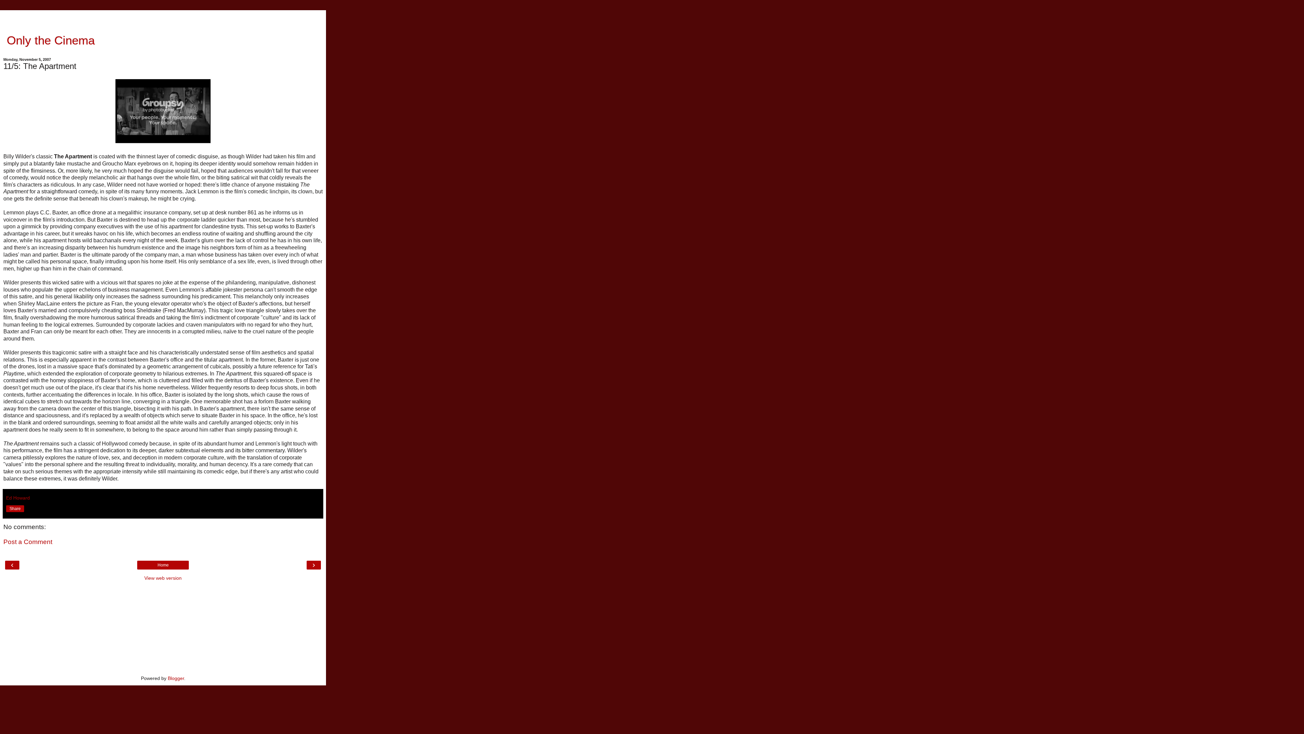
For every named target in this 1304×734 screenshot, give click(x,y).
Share (15, 508)
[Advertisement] (163, 18)
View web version (163, 578)
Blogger (176, 678)
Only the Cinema (49, 40)
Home (163, 565)
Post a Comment (27, 541)
